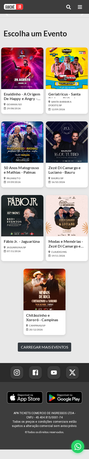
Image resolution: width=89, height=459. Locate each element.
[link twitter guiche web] (72, 372)
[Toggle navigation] (68, 7)
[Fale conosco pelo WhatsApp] (77, 446)
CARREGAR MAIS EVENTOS (44, 347)
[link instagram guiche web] (16, 372)
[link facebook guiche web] (35, 372)
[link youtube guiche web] (53, 372)
